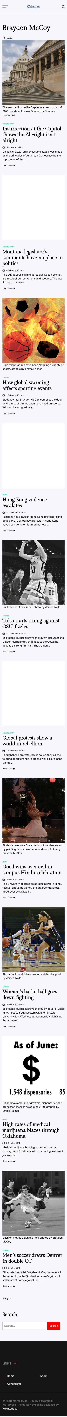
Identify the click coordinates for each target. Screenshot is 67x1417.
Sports (5, 378)
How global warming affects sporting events (27, 385)
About (43, 1376)
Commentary (8, 124)
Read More (7, 165)
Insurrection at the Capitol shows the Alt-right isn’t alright (31, 134)
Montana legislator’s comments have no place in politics (32, 257)
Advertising (14, 1383)
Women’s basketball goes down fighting (29, 995)
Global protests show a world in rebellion (27, 741)
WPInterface (9, 1408)
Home (10, 1376)
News (4, 495)
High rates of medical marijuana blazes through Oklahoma (31, 1130)
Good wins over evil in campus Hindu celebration (32, 870)
